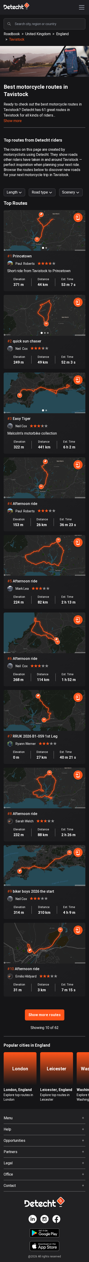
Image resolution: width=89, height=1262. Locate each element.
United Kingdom (38, 34)
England (62, 34)
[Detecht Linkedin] (33, 1220)
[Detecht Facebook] (56, 1220)
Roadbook (12, 34)
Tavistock (16, 39)
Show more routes (45, 1015)
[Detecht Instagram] (44, 1220)
